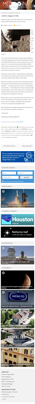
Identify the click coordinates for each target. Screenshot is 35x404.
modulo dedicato (26, 135)
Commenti (5, 127)
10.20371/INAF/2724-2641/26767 (10, 137)
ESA (27, 127)
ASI (19, 127)
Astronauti (23, 127)
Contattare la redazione (8, 396)
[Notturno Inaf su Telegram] (17, 238)
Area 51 (4, 399)
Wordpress (6, 394)
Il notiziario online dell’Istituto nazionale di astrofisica (18, 7)
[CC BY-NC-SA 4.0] (20, 122)
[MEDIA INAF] (17, 5)
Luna (32, 127)
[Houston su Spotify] (17, 225)
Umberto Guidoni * (8, 25)
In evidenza (10, 127)
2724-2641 (8, 386)
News (15, 127)
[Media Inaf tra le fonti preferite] (17, 162)
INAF (29, 127)
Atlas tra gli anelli (27, 146)
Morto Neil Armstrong (8, 146)
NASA (2, 129)
